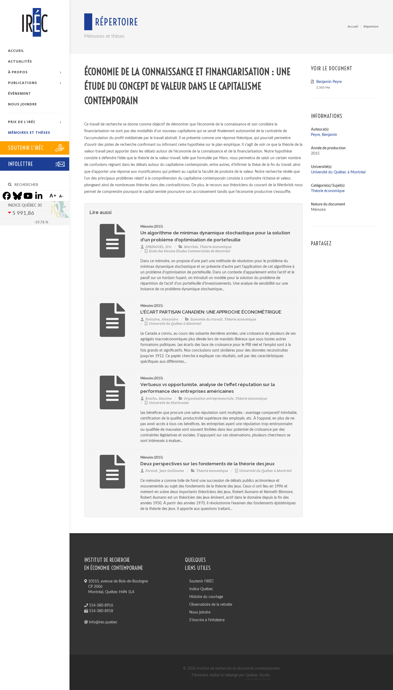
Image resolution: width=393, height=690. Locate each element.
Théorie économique (216, 247)
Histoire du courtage (206, 597)
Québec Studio (257, 675)
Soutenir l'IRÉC (201, 581)
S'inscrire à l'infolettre (207, 620)
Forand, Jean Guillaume (164, 470)
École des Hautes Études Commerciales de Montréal (189, 251)
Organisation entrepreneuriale (208, 398)
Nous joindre (199, 612)
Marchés (191, 247)
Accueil (353, 26)
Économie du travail (206, 319)
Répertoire (371, 26)
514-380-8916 (100, 605)
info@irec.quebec (102, 622)
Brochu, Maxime (158, 398)
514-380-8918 (100, 611)
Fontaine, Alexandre (161, 319)
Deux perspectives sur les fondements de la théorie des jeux (207, 463)
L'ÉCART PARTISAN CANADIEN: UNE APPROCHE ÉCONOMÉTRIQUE (210, 312)
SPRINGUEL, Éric (158, 247)
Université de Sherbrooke (169, 403)
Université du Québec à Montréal (175, 323)
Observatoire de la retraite (210, 605)
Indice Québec (201, 589)
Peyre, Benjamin (324, 135)
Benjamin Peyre (329, 82)
